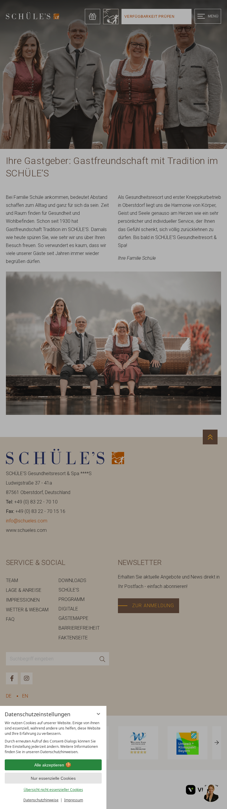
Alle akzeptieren (49, 765)
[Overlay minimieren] (98, 714)
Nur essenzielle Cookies (53, 778)
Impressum (73, 799)
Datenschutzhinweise (41, 799)
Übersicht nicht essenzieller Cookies (53, 789)
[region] (53, 737)
